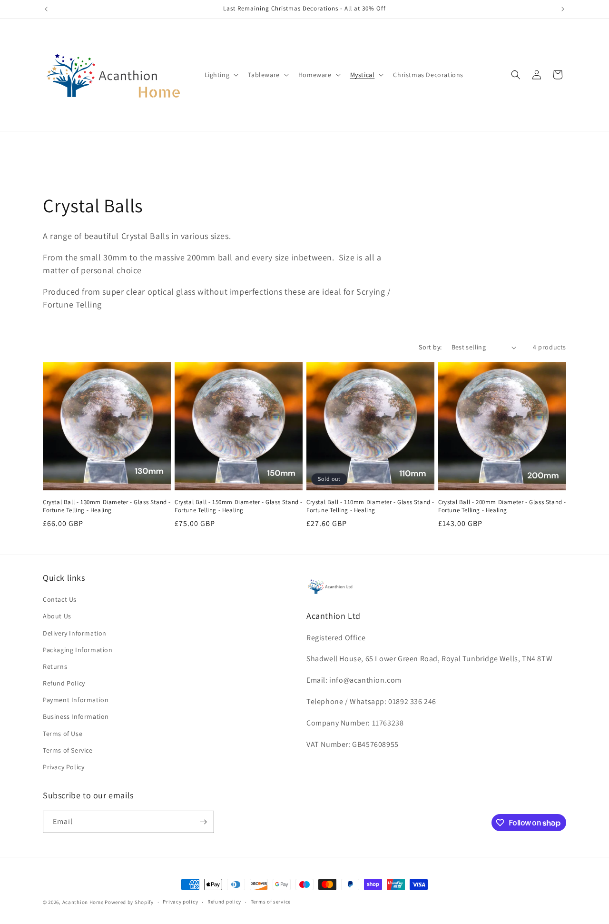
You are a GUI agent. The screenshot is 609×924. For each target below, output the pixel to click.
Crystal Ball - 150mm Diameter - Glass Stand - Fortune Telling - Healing (239, 506)
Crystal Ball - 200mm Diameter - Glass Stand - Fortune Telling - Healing (502, 506)
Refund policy (224, 901)
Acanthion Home (83, 902)
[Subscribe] (203, 822)
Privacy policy (180, 901)
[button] (221, 75)
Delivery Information (75, 633)
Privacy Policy (63, 767)
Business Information (76, 716)
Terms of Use (62, 733)
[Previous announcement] (46, 9)
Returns (55, 666)
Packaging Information (78, 650)
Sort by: (430, 347)
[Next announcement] (562, 9)
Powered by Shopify (129, 902)
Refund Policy (64, 683)
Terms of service (271, 901)
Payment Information (75, 699)
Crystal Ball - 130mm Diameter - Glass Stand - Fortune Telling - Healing (107, 506)
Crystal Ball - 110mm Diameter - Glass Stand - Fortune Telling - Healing (370, 506)
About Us (57, 616)
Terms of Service (68, 750)
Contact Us (60, 599)
